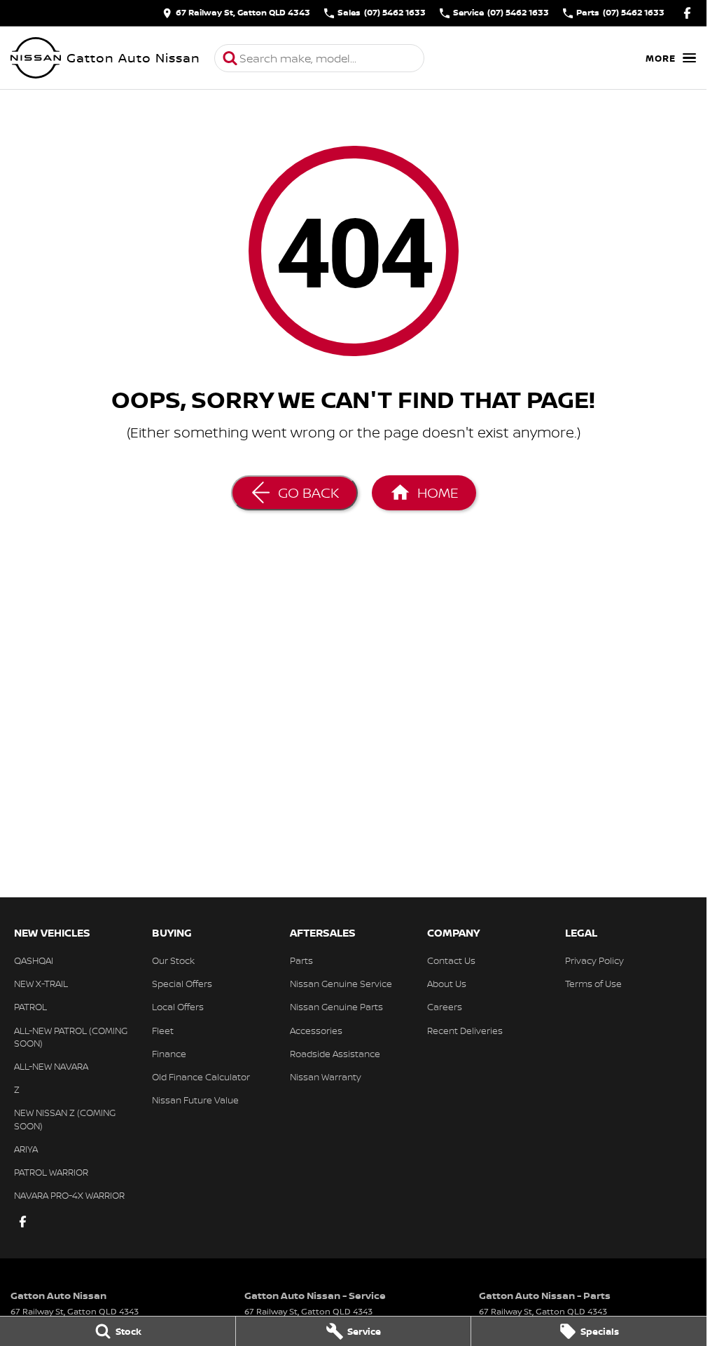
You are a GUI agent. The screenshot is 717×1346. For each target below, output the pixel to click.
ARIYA (26, 1149)
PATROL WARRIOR (51, 1172)
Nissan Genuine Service (341, 983)
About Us (446, 983)
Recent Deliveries (465, 1030)
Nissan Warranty (325, 1076)
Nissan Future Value (195, 1100)
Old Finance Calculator (201, 1076)
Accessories (316, 1030)
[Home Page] (36, 58)
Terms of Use (593, 983)
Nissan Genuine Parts (336, 1006)
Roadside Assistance (335, 1053)
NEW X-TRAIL (41, 983)
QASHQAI (33, 960)
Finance (169, 1053)
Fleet (163, 1030)
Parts (301, 960)
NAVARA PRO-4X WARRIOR (69, 1195)
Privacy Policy (594, 960)
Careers (444, 1006)
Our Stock (173, 960)
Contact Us (451, 960)
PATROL (30, 1006)
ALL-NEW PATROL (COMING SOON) (70, 1036)
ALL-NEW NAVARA (51, 1066)
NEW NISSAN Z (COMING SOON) (65, 1118)
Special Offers (182, 983)
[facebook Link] (687, 13)
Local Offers (178, 1006)
